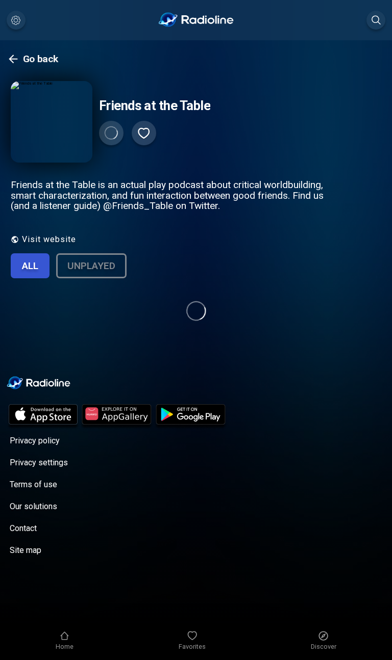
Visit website (49, 239)
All (30, 266)
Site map (25, 550)
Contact (23, 528)
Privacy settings (39, 462)
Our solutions (33, 506)
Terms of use (33, 484)
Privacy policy (35, 440)
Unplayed (91, 266)
